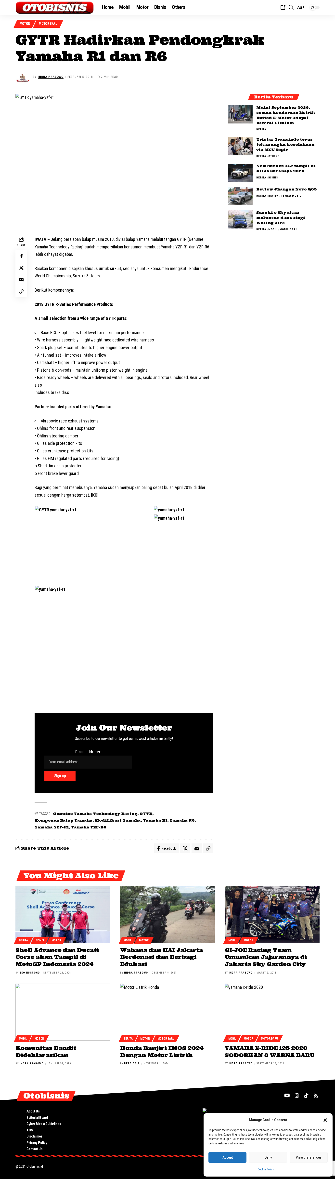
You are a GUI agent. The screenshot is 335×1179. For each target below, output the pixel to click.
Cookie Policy (266, 1169)
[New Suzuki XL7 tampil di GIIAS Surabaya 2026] (240, 173)
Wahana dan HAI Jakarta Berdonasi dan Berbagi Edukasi (161, 957)
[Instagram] (297, 1095)
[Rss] (316, 1095)
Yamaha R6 (181, 820)
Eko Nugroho (30, 972)
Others (274, 156)
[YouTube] (287, 1095)
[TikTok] (306, 1095)
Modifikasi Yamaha (118, 820)
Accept (227, 1157)
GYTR (146, 814)
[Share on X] (21, 268)
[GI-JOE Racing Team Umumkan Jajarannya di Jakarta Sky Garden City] (272, 914)
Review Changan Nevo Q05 (286, 189)
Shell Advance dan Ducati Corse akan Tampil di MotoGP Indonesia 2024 (57, 957)
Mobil (272, 229)
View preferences (309, 1157)
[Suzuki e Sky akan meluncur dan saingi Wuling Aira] (240, 219)
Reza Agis (132, 1063)
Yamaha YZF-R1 (52, 827)
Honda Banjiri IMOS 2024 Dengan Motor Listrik (162, 1051)
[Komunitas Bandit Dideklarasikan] (62, 1012)
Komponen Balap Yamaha (63, 820)
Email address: (88, 751)
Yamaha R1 (155, 820)
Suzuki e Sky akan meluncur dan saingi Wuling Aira (280, 218)
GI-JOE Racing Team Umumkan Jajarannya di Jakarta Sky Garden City (266, 957)
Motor (25, 24)
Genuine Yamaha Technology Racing (95, 814)
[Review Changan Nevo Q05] (240, 196)
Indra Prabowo (51, 77)
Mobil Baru (288, 229)
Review (273, 196)
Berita (261, 129)
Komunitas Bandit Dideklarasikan (45, 1051)
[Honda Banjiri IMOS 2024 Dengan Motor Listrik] (167, 1012)
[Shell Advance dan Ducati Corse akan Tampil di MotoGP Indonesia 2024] (62, 914)
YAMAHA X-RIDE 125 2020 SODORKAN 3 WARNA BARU (269, 1051)
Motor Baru (48, 24)
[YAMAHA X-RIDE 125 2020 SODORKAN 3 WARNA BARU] (272, 1012)
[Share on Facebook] (21, 256)
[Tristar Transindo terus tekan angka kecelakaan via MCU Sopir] (240, 146)
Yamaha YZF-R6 (88, 827)
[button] (325, 1120)
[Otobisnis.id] (54, 7)
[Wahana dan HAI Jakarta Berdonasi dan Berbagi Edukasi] (167, 914)
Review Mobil (291, 196)
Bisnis (273, 177)
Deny (268, 1157)
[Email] (21, 279)
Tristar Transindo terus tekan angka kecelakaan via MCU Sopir (285, 144)
